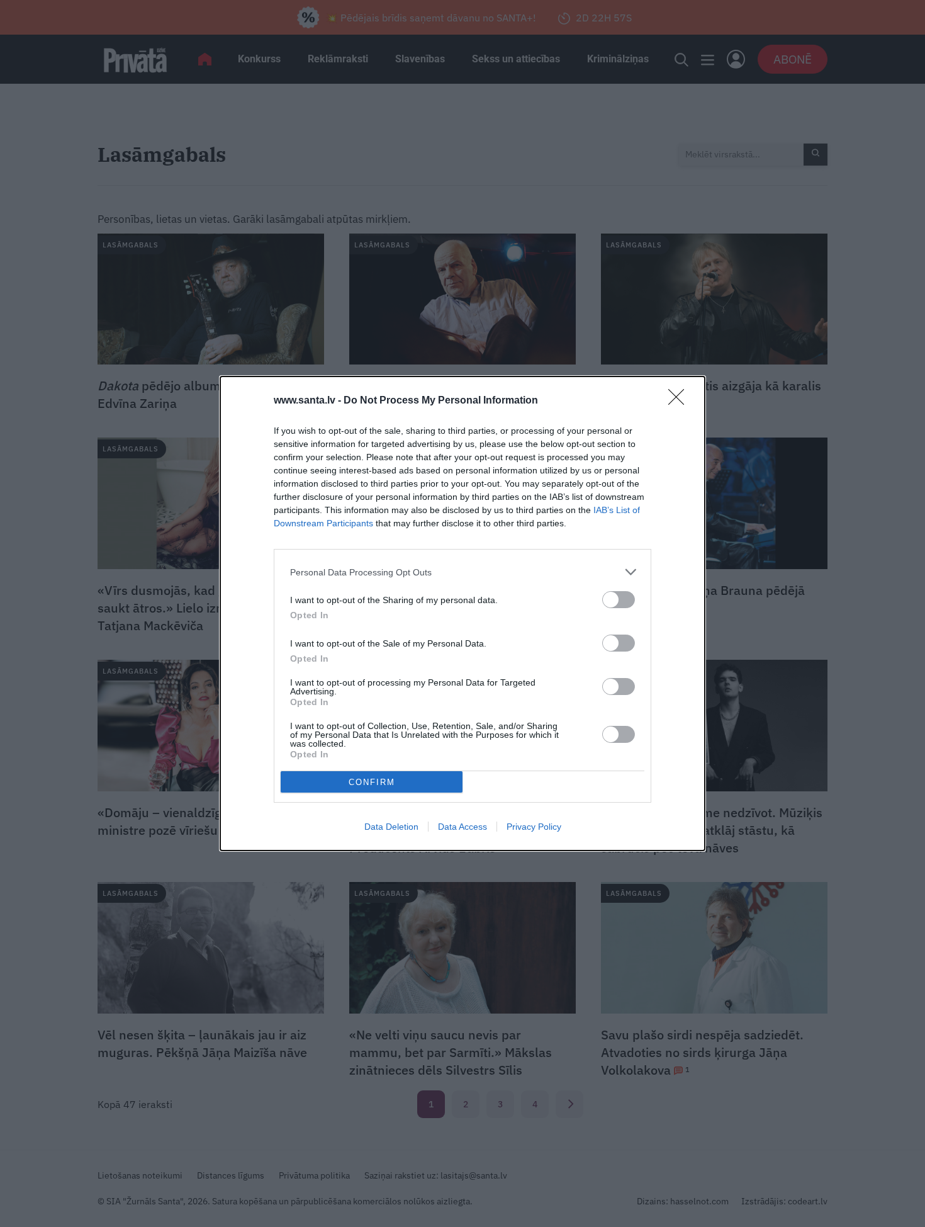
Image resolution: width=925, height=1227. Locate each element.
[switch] (618, 599)
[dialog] (462, 613)
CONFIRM (372, 782)
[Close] (680, 401)
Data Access (462, 827)
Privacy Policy (534, 827)
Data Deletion (391, 827)
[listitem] (462, 572)
